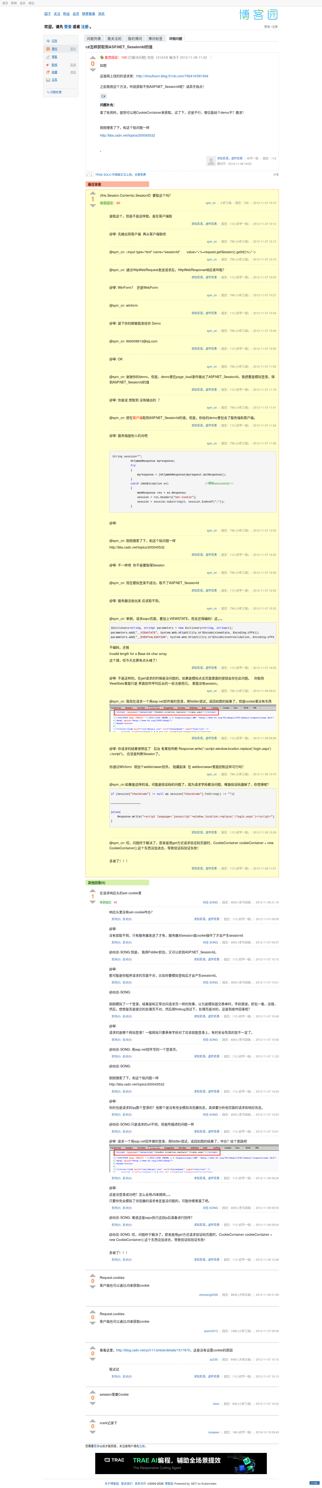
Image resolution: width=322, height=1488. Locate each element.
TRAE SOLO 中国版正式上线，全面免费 (120, 174)
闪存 (54, 41)
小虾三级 (225, 203)
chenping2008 (208, 1295)
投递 (73, 65)
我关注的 (114, 38)
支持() (116, 919)
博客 (54, 57)
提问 (73, 49)
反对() (127, 919)
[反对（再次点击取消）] (93, 70)
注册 (85, 26)
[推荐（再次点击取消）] (93, 58)
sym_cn (211, 203)
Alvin (216, 1404)
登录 (68, 26)
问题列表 (94, 38)
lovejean (213, 1432)
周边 (31, 3)
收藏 (54, 72)
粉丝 (66, 13)
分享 (276, 174)
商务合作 (140, 1483)
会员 (22, 3)
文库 (54, 79)
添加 (73, 72)
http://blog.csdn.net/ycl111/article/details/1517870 (153, 1350)
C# (103, 96)
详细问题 (175, 38)
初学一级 (252, 158)
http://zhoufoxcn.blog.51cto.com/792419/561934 (172, 75)
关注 (57, 13)
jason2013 (211, 1331)
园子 (47, 13)
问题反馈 (56, 92)
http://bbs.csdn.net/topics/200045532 (127, 135)
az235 (214, 1359)
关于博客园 (112, 1483)
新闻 (14, 3)
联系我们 (126, 1483)
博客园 (169, 1483)
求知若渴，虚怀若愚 (230, 158)
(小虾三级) (242, 241)
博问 (54, 49)
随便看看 (88, 13)
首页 (5, 3)
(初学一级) (242, 224)
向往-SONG (210, 902)
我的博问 (135, 38)
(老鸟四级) (244, 902)
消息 (101, 13)
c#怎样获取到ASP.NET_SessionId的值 (119, 46)
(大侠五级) (244, 1295)
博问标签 (156, 38)
